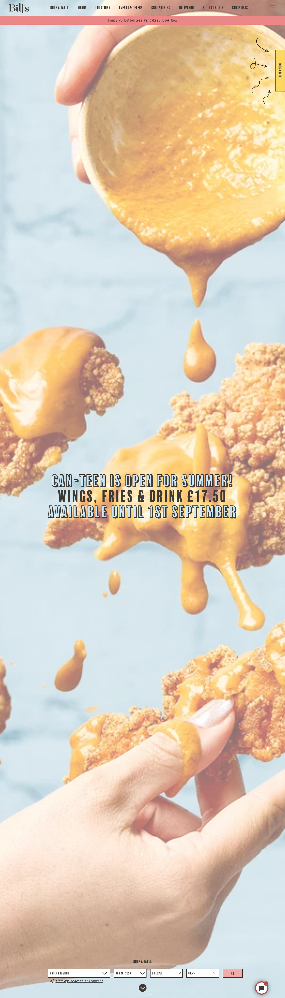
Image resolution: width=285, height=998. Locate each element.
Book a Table (59, 7)
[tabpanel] (142, 499)
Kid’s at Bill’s (213, 7)
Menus (82, 7)
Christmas (240, 7)
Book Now (169, 20)
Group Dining (160, 7)
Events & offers (130, 7)
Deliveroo (186, 7)
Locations (103, 7)
